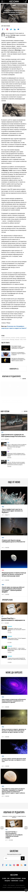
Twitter (21, 339)
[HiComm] (14, 2)
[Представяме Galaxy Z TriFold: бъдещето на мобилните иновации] (4, 637)
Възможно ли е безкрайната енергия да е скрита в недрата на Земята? (18, 353)
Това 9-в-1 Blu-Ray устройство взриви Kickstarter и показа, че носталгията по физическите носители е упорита (16, 463)
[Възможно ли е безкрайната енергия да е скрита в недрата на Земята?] (5, 354)
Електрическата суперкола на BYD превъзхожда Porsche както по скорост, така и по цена (13, 436)
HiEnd (14, 5)
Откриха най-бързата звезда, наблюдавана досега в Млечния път (13, 541)
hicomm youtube (17, 865)
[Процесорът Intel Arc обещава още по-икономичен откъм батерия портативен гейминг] (3, 454)
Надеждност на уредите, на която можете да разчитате (11, 401)
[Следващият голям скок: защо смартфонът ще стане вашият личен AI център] (4, 628)
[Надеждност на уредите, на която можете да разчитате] (14, 389)
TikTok (24, 339)
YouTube (17, 337)
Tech (2, 432)
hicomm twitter (6, 865)
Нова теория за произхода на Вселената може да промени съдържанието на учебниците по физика (14, 701)
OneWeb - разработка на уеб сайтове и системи (14, 887)
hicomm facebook (2, 865)
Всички (24, 378)
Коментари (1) (14, 369)
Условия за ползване (15, 878)
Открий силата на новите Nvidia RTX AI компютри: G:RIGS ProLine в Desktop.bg (16, 659)
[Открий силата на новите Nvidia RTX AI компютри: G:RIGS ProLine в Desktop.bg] (4, 657)
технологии (7, 337)
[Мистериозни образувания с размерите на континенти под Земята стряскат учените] (5, 360)
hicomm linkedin (10, 865)
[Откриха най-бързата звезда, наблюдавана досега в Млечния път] (14, 527)
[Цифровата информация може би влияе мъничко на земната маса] (7, 29)
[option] (14, 445)
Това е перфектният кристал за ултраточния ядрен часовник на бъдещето (12, 510)
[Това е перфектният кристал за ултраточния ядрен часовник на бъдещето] (14, 496)
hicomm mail (25, 865)
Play (8, 451)
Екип (8, 878)
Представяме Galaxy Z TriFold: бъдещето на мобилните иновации (17, 639)
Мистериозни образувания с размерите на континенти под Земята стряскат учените (18, 359)
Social (2, 398)
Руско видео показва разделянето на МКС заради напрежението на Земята (17, 347)
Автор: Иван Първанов (5, 25)
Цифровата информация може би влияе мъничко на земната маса (14, 12)
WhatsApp (12, 339)
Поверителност (14, 880)
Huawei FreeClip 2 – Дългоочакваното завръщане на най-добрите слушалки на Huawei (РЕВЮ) (13, 621)
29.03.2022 (14, 18)
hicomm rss (21, 865)
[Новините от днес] (26, 1)
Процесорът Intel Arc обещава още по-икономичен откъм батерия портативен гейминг (16, 454)
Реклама (24, 878)
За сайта (4, 878)
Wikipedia (17, 339)
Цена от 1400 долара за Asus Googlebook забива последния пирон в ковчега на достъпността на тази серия (16, 445)
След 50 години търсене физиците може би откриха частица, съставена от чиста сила (14, 760)
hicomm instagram (14, 865)
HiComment (10, 626)
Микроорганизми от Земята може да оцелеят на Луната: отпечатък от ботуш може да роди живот (14, 574)
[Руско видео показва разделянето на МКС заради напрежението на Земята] (5, 348)
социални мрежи (5, 339)
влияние (13, 337)
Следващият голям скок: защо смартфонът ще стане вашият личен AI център (16, 629)
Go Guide (21, 880)
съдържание (23, 337)
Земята (3, 337)
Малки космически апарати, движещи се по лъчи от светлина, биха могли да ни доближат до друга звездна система (14, 731)
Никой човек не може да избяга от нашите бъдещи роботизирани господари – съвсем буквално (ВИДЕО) (13, 589)
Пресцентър (7, 880)
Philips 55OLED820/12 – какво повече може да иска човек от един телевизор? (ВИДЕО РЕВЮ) (17, 649)
